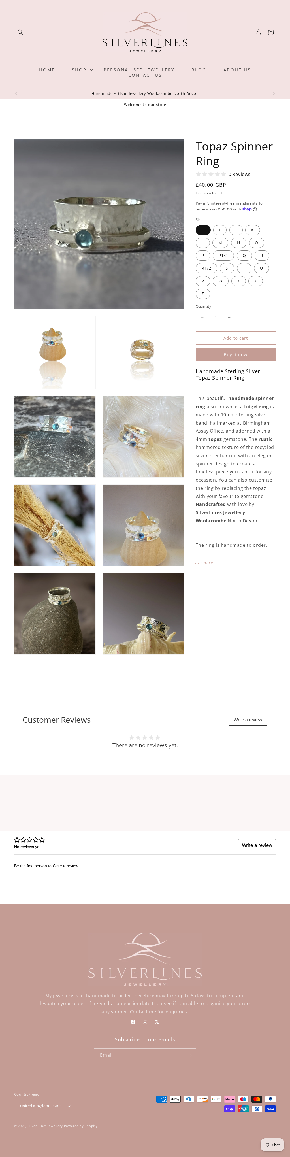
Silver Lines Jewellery (45, 1126)
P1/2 (223, 255)
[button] (20, 32)
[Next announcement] (274, 93)
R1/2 (206, 268)
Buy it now (236, 354)
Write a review (248, 719)
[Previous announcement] (16, 93)
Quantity (204, 306)
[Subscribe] (189, 1055)
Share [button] (207, 562)
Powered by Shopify (81, 1126)
